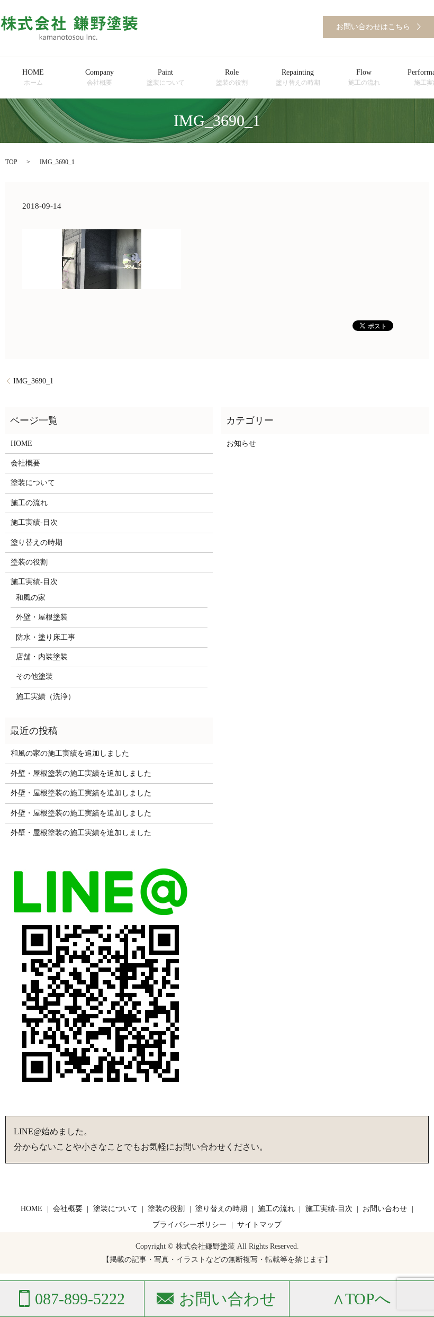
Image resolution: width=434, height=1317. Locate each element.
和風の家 (31, 598)
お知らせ (241, 443)
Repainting (298, 77)
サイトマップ (259, 1225)
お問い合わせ (385, 1209)
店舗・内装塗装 (42, 657)
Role (232, 77)
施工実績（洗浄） (45, 697)
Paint (166, 77)
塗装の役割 (29, 562)
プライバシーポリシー (189, 1225)
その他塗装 (34, 676)
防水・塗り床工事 (45, 637)
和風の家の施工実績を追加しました (70, 753)
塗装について (33, 483)
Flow (364, 77)
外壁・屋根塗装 (42, 617)
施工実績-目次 (34, 522)
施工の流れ (29, 503)
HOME (33, 77)
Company (99, 77)
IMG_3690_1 (33, 381)
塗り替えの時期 (36, 542)
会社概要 (25, 463)
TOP (11, 162)
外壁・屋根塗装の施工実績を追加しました (81, 773)
